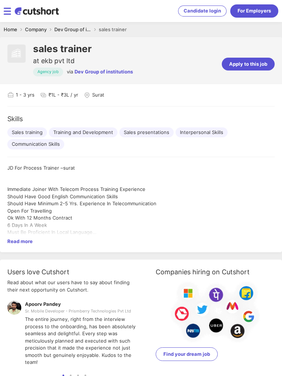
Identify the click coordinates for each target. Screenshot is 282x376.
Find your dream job (186, 354)
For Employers (254, 11)
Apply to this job (248, 64)
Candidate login (202, 11)
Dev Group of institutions (104, 72)
